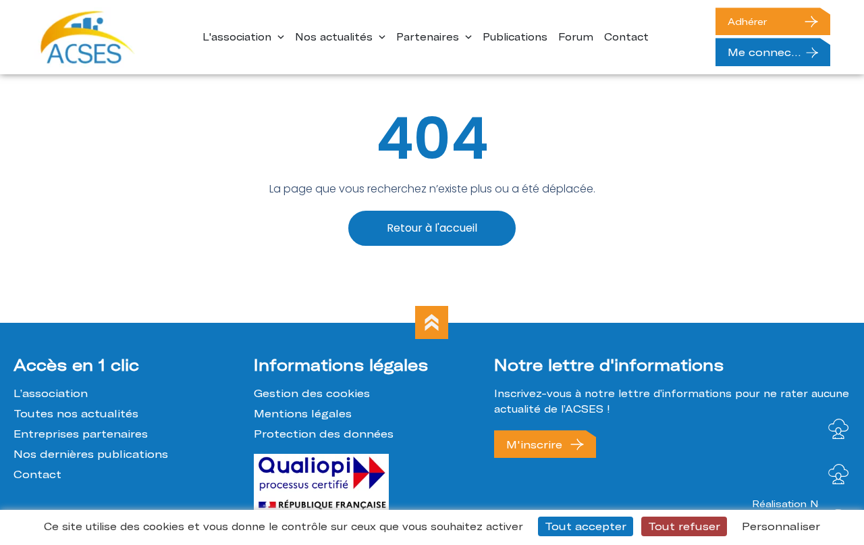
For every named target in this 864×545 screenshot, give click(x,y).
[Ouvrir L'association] (280, 37)
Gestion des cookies (312, 393)
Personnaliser (781, 526)
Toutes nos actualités (76, 413)
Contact (37, 474)
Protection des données (324, 433)
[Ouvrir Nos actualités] (382, 37)
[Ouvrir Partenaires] (468, 37)
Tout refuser (684, 526)
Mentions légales (303, 413)
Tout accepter (585, 526)
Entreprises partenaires (81, 433)
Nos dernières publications (91, 454)
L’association (51, 393)
